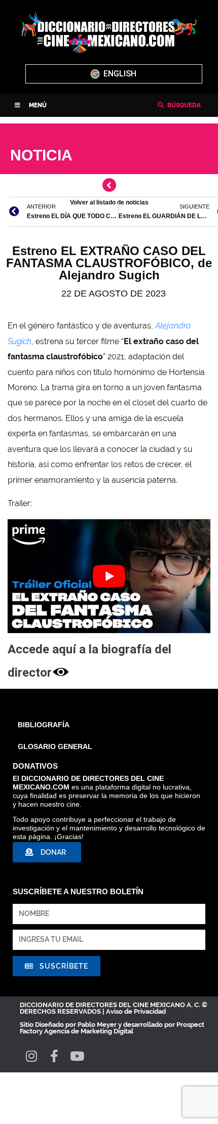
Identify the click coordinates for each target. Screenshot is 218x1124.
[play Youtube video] (109, 576)
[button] (31, 105)
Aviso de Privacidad (136, 1011)
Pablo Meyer (97, 1024)
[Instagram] (31, 1056)
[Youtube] (76, 1056)
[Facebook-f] (54, 1056)
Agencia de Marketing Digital (88, 1031)
